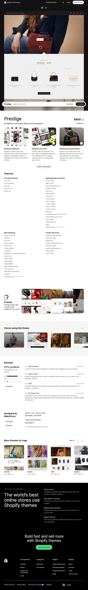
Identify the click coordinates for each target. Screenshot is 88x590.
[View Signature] (31, 301)
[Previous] (78, 328)
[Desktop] (42, 7)
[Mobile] (46, 7)
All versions (37, 415)
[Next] (82, 328)
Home (22, 576)
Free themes (40, 567)
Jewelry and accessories (24, 571)
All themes (9, 425)
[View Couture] (63, 301)
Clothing (23, 564)
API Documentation (59, 567)
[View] (14, 340)
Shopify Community (59, 571)
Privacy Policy (21, 585)
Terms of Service (9, 585)
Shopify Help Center (59, 564)
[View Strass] (42, 301)
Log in (69, 2)
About (70, 564)
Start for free (78, 2)
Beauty (22, 567)
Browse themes (51, 2)
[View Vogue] (52, 301)
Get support (9, 421)
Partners (71, 567)
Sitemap (48, 585)
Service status (73, 574)
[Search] (63, 2)
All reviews (9, 386)
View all (71, 440)
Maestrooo (80, 123)
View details (29, 415)
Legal (70, 571)
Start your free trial (44, 547)
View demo (69, 104)
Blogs (54, 574)
